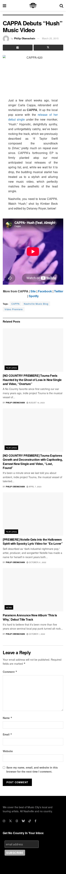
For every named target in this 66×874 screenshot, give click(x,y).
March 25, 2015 (50, 38)
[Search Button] (61, 5)
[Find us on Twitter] (10, 821)
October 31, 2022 (37, 562)
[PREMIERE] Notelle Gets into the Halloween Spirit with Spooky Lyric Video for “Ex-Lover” (33, 541)
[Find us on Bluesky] (23, 821)
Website (8, 751)
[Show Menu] (4, 5)
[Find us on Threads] (17, 821)
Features (11, 367)
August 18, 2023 (36, 402)
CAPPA (15, 303)
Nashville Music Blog (36, 303)
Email (7, 734)
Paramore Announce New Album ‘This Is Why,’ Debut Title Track (30, 617)
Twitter (58, 291)
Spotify (34, 296)
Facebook (45, 291)
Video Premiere (14, 309)
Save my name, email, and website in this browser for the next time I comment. (32, 769)
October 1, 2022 (36, 634)
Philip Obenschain (24, 38)
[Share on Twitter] (48, 48)
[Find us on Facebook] (35, 821)
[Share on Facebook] (18, 48)
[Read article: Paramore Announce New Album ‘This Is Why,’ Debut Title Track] (33, 589)
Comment (10, 672)
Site (33, 291)
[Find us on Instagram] (4, 821)
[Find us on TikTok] (29, 821)
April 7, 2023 (34, 486)
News (9, 607)
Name (7, 718)
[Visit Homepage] (33, 5)
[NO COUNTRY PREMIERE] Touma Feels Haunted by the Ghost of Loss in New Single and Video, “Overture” (32, 379)
